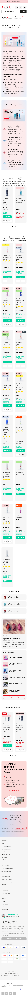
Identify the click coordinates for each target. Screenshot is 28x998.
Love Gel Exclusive (9, 84)
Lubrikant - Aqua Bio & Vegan (6, 344)
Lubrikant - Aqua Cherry (20, 473)
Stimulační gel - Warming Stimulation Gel (7, 475)
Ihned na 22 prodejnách (6, 534)
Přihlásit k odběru (20, 828)
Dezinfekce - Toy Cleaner (20, 428)
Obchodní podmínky (6, 882)
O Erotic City (4, 904)
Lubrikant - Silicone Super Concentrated (7, 385)
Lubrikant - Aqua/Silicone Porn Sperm (20, 200)
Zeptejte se (4, 857)
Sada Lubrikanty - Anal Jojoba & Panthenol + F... (20, 727)
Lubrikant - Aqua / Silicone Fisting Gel (6, 201)
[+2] (10, 281)
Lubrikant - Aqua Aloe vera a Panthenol (6, 518)
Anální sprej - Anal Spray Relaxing (20, 517)
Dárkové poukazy (6, 859)
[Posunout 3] (15, 755)
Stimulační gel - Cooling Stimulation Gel (7, 562)
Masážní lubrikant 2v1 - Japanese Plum (20, 301)
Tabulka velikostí (5, 854)
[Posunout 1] (12, 226)
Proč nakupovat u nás (7, 868)
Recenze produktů (6, 849)
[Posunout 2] (15, 226)
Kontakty (3, 901)
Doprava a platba (5, 874)
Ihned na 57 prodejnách (19, 490)
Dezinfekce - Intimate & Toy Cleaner (7, 257)
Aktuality (3, 17)
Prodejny (3, 898)
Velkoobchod (4, 909)
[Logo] (7, 7)
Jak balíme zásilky (6, 871)
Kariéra (3, 906)
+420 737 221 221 (12, 915)
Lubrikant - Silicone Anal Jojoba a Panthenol (20, 258)
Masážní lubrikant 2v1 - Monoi (7, 300)
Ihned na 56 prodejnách (19, 534)
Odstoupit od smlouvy (14, 938)
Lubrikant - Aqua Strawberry (19, 344)
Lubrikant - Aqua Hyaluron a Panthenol (19, 386)
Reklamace (4, 884)
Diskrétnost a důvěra (6, 879)
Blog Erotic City (17, 16)
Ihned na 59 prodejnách (6, 490)
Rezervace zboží (5, 876)
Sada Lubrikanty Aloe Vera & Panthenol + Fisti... (6, 727)
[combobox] (10, 11)
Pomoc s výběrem (6, 846)
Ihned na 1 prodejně (5, 213)
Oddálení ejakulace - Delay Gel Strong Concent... (6, 431)
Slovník (3, 851)
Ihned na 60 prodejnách (6, 273)
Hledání (3, 843)
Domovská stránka (6, 16)
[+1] (23, 455)
